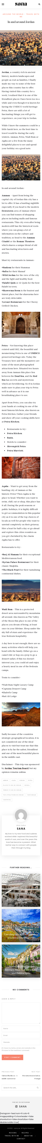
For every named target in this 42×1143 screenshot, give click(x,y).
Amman (5, 780)
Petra (30, 780)
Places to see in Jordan (12, 785)
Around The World (13, 14)
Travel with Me (12, 1136)
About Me (28, 1136)
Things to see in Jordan (12, 790)
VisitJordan (31, 795)
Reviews (13, 1133)
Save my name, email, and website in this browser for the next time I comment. (18, 1049)
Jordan (22, 780)
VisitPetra (7, 800)
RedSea (27, 785)
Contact (21, 1139)
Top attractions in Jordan (13, 795)
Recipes (25, 1133)
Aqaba (14, 780)
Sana (21, 829)
